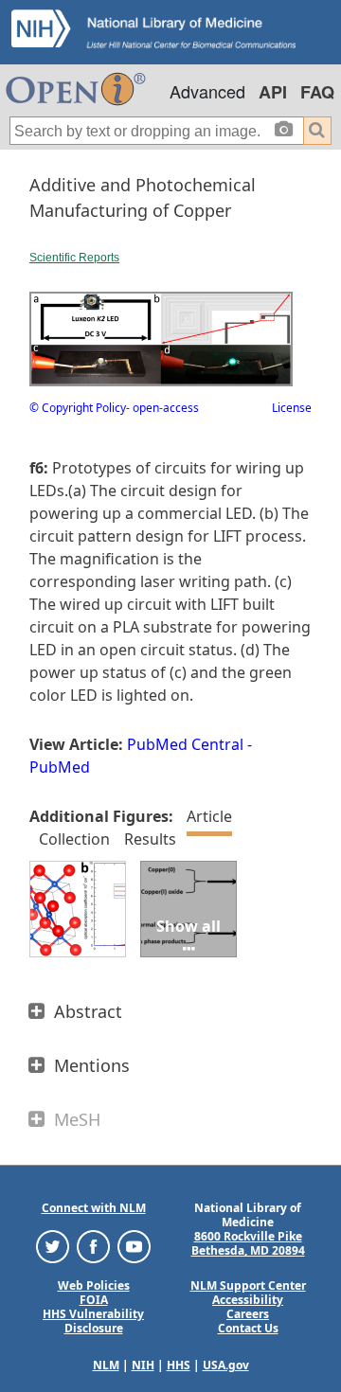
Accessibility (247, 1300)
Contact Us (248, 1328)
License (292, 408)
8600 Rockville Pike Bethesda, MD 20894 (248, 1243)
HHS (178, 1365)
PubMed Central (185, 744)
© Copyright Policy (77, 408)
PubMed (59, 767)
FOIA (94, 1300)
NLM (106, 1365)
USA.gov (226, 1365)
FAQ (317, 92)
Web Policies (94, 1285)
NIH (143, 1365)
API (273, 92)
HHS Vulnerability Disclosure (93, 1321)
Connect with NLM (94, 1208)
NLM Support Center (248, 1285)
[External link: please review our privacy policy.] (52, 1246)
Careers (247, 1314)
